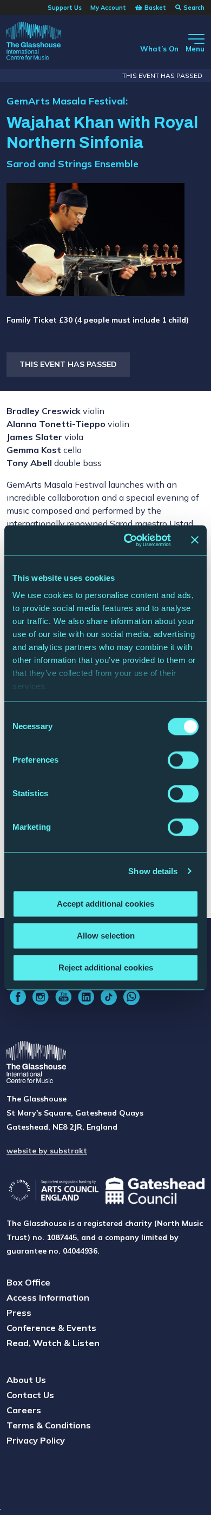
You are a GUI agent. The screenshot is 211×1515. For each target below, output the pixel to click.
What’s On (159, 48)
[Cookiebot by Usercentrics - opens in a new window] (128, 540)
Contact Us (30, 1394)
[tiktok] (109, 997)
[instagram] (40, 997)
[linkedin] (86, 997)
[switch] (183, 760)
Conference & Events (51, 1327)
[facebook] (18, 997)
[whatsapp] (131, 997)
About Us (26, 1379)
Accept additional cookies (105, 903)
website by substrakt (46, 1151)
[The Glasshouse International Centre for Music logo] (33, 42)
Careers (23, 1410)
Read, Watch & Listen (53, 1342)
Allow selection (106, 935)
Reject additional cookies (105, 967)
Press (18, 1312)
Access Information (47, 1297)
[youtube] (63, 997)
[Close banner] (195, 540)
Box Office (28, 1282)
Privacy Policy (35, 1440)
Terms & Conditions (48, 1425)
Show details (152, 871)
